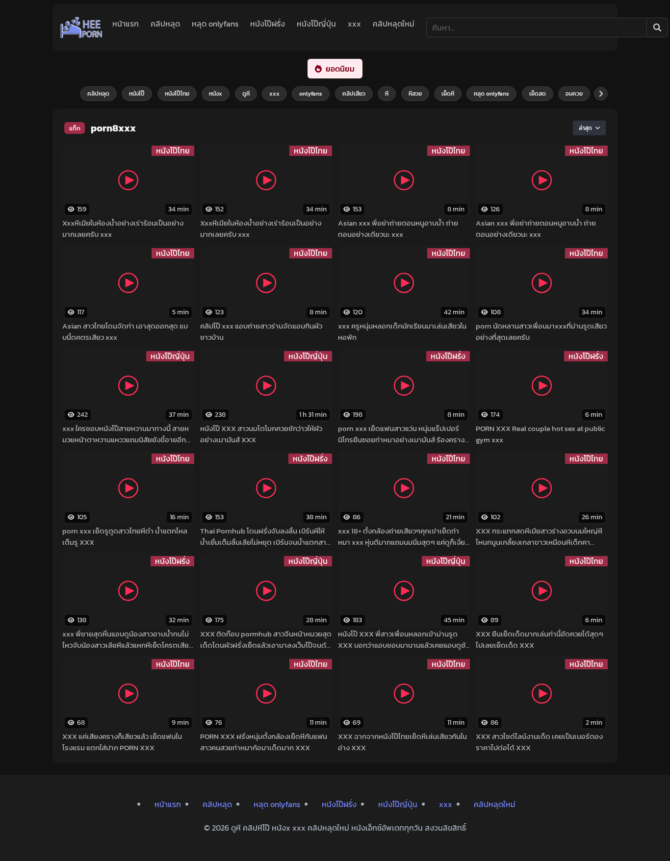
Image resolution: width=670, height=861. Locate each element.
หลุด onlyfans (215, 23)
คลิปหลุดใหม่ (393, 23)
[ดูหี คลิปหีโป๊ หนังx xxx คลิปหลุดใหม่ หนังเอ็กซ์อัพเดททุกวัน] (81, 27)
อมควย (574, 93)
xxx (354, 23)
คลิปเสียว (353, 93)
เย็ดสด (537, 93)
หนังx (215, 93)
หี (386, 93)
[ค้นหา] (657, 27)
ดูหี (246, 93)
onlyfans (310, 93)
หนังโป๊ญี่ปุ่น (316, 23)
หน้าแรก (125, 23)
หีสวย (415, 93)
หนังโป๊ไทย (177, 93)
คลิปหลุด (165, 23)
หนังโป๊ (137, 93)
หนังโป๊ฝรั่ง (267, 23)
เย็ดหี (447, 93)
